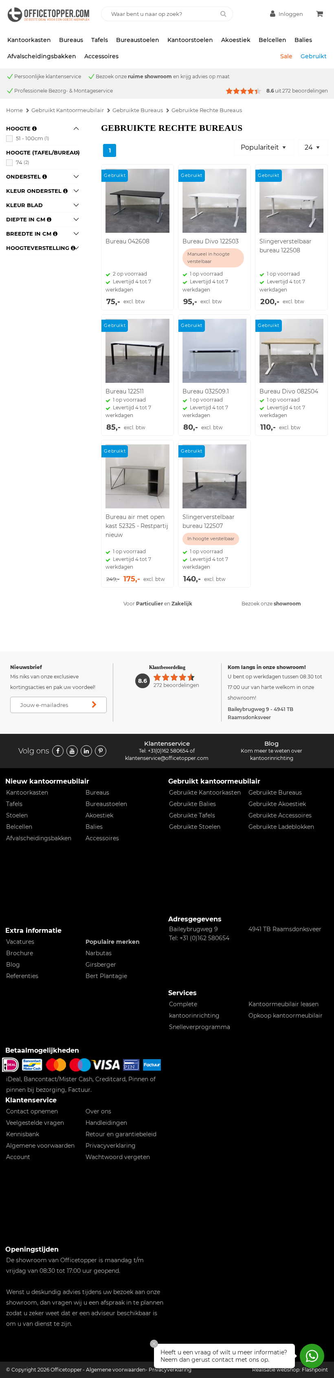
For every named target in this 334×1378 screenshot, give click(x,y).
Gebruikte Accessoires (280, 815)
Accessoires (101, 56)
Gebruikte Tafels (192, 815)
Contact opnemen (32, 1111)
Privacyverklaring (111, 1145)
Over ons (98, 1111)
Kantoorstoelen (190, 40)
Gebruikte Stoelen (194, 826)
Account (18, 1157)
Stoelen (17, 815)
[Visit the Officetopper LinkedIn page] (86, 751)
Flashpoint (315, 1370)
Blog (13, 964)
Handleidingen (106, 1122)
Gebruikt (314, 56)
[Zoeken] (223, 14)
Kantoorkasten (29, 40)
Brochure (19, 953)
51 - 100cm (32, 138)
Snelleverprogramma (199, 1027)
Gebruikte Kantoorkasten (205, 792)
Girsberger (101, 964)
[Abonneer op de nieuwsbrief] (94, 705)
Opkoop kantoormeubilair (285, 1015)
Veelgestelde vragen (35, 1122)
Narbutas (99, 953)
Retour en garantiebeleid (121, 1134)
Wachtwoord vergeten (118, 1157)
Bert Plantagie (106, 976)
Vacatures (20, 941)
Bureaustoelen (137, 40)
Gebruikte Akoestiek (277, 804)
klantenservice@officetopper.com (167, 758)
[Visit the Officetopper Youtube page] (72, 751)
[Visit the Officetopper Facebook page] (58, 751)
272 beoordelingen (305, 91)
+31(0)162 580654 (168, 751)
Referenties (22, 976)
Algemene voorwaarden (40, 1145)
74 (22, 162)
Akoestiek (235, 40)
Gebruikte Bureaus (275, 792)
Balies (303, 40)
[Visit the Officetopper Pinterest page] (100, 751)
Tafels (99, 40)
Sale (286, 56)
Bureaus (71, 40)
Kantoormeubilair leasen (283, 1004)
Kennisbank (22, 1134)
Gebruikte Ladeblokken (281, 826)
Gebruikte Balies (192, 804)
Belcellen (272, 40)
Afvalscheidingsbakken (41, 56)
